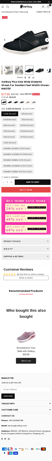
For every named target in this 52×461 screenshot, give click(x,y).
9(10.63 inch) (9, 131)
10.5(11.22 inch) (26, 137)
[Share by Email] (33, 77)
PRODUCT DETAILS (12, 241)
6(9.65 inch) (26, 113)
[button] (48, 6)
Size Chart (30, 109)
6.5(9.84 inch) (10, 119)
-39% (5, 17)
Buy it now (26, 190)
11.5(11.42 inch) (10, 142)
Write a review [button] (26, 277)
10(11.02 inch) (9, 137)
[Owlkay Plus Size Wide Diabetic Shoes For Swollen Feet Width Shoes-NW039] (9, 70)
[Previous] (5, 40)
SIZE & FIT (8, 249)
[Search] (7, 6)
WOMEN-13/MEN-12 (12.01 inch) (17, 160)
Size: (18, 109)
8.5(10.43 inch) (27, 125)
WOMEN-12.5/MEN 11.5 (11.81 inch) (18, 154)
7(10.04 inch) (27, 119)
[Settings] (43, 6)
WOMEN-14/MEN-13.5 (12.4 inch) (18, 171)
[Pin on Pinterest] (29, 77)
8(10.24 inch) (9, 125)
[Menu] (2, 6)
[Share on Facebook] (25, 77)
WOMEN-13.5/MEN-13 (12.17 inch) (18, 166)
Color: (8, 97)
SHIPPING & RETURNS (13, 256)
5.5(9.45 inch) (10, 113)
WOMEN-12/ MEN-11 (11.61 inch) (17, 148)
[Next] (47, 40)
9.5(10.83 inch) (26, 131)
